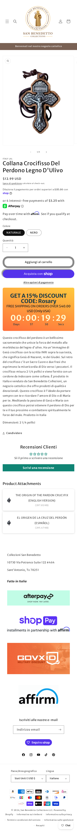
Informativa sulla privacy (59, 814)
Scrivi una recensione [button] (38, 468)
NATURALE (13, 232)
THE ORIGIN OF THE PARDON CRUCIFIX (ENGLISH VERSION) (42, 498)
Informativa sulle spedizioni (59, 820)
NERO (34, 232)
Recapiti (40, 825)
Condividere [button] (14, 433)
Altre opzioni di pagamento (38, 282)
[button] (7, 21)
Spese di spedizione (12, 183)
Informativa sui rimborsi (29, 814)
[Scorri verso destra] (46, 152)
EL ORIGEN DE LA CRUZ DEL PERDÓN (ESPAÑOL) (42, 520)
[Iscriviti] (60, 729)
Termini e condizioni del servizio (24, 820)
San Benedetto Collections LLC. (37, 810)
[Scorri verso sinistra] (31, 152)
